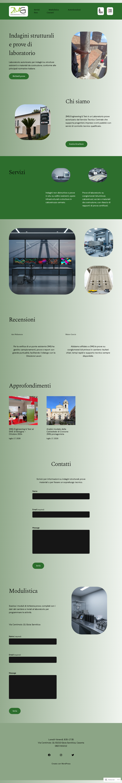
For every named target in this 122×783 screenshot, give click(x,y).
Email (38, 509)
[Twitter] (72, 755)
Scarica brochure (76, 144)
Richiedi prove (19, 76)
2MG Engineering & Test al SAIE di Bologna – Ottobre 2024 (21, 431)
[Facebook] (49, 755)
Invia (38, 565)
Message (36, 528)
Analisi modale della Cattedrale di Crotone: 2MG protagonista (58, 431)
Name (34, 491)
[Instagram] (61, 755)
